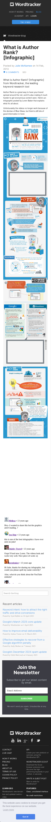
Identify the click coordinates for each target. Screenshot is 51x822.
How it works (16, 12)
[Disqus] (25, 480)
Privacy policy (10, 778)
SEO (24, 72)
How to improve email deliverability (22, 630)
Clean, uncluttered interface (37, 791)
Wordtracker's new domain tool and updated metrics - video (12, 794)
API (27, 16)
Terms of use (9, 771)
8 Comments (12, 72)
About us (7, 768)
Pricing (29, 12)
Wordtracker (25, 4)
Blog (38, 12)
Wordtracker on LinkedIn (19, 740)
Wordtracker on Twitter (38, 740)
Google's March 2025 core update (22, 621)
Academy (19, 16)
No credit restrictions (34, 795)
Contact (7, 749)
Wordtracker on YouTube (12, 740)
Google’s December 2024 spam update (25, 651)
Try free (25, 22)
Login (34, 16)
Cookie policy (9, 775)
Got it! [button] (25, 817)
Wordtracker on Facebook (32, 740)
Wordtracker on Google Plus (25, 740)
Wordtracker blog (17, 35)
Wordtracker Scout (37, 762)
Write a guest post (36, 778)
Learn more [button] (8, 810)
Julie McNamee (23, 65)
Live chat (7, 753)
